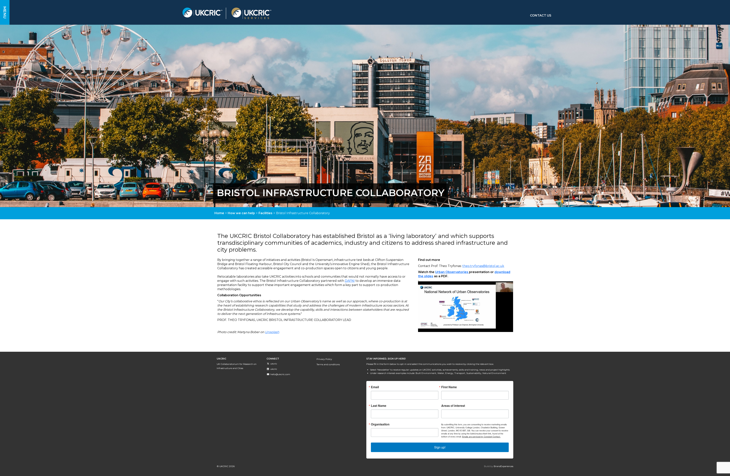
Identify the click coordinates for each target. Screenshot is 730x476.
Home (219, 213)
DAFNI (350, 281)
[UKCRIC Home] (290, 13)
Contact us (540, 15)
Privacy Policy (324, 359)
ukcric (273, 363)
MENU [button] (4, 12)
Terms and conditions (328, 364)
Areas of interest (453, 405)
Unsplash (272, 332)
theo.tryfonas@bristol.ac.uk (483, 266)
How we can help (241, 213)
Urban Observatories (452, 272)
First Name (449, 387)
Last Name (378, 405)
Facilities (265, 213)
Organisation (380, 424)
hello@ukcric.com (280, 374)
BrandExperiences (503, 466)
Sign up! (439, 447)
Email (375, 387)
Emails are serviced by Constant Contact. (481, 436)
